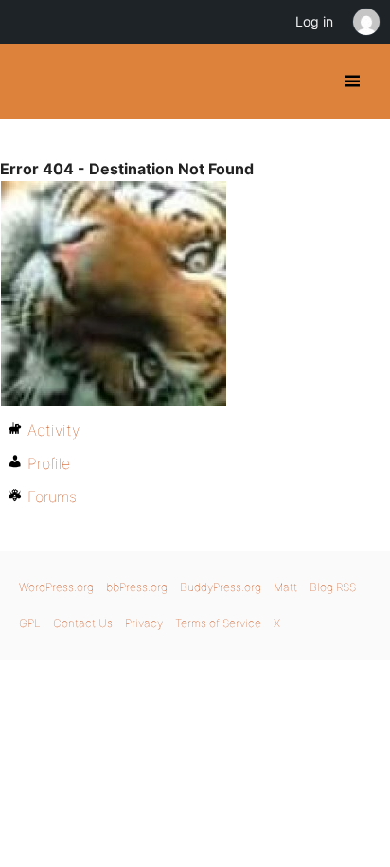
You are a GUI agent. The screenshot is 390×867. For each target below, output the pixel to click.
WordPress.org (56, 587)
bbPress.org (137, 587)
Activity (53, 430)
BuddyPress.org (31, 81)
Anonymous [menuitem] (365, 22)
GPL (30, 623)
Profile (48, 463)
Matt (285, 587)
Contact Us (83, 623)
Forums (52, 496)
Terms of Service (218, 623)
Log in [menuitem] (314, 21)
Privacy (144, 623)
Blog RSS (333, 587)
